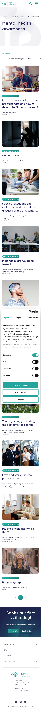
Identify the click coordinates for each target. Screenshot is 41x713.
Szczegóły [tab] (17, 318)
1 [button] (20, 597)
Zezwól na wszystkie (21, 385)
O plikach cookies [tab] (31, 318)
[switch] (35, 362)
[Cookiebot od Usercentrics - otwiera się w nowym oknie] (29, 311)
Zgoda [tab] (6, 318)
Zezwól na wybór (20, 392)
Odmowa (20, 399)
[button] (16, 597)
